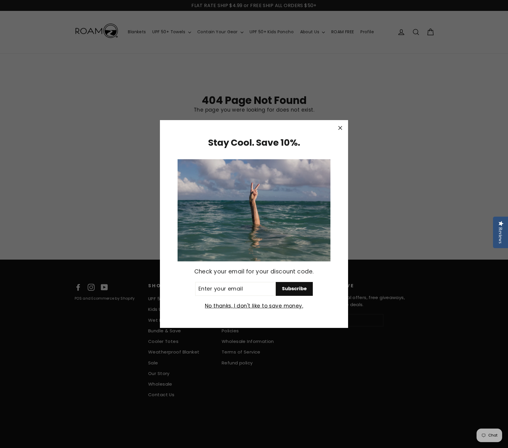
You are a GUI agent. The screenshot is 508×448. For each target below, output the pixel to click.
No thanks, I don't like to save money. (254, 305)
